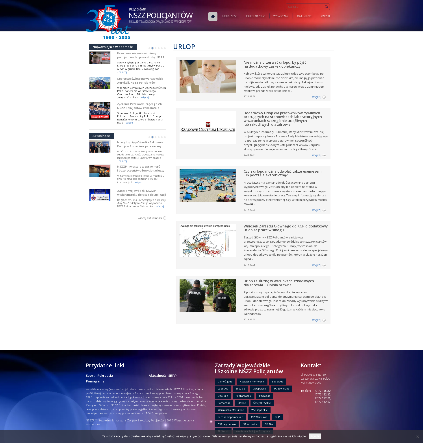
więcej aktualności (150, 218)
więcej (123, 72)
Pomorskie (224, 402)
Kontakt (325, 16)
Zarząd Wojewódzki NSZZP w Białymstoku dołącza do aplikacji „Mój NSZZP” (141, 195)
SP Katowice (250, 424)
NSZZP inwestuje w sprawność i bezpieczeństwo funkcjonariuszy (140, 168)
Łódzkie (240, 388)
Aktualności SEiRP (163, 375)
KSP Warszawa (258, 417)
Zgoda (315, 436)
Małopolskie (259, 388)
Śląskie (242, 402)
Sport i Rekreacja (99, 375)
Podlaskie (264, 395)
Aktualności (229, 16)
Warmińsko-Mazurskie (231, 410)
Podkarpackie (244, 395)
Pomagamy (95, 381)
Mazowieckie (281, 388)
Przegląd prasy (255, 16)
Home (212, 16)
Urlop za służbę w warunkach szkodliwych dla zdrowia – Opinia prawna (279, 283)
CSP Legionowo (227, 424)
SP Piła (269, 424)
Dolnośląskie (225, 381)
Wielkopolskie (259, 410)
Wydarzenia (280, 16)
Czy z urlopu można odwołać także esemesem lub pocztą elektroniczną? (282, 173)
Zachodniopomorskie (230, 417)
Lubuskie (223, 388)
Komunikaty (304, 16)
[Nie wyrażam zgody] (417, 436)
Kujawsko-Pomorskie (252, 381)
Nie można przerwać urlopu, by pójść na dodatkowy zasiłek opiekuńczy (275, 64)
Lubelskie (277, 381)
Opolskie (223, 395)
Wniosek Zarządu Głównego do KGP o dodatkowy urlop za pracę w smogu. (286, 228)
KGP (277, 417)
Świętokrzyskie (262, 402)
